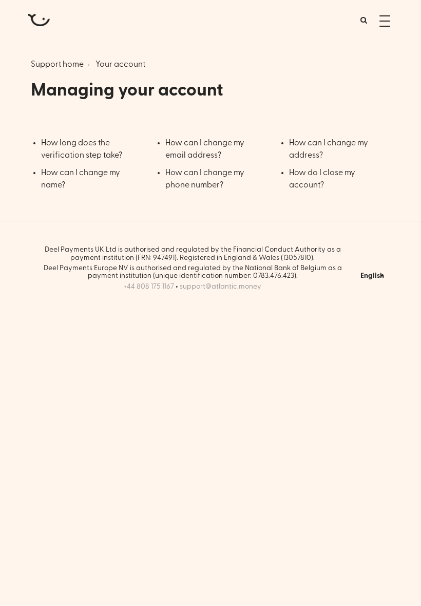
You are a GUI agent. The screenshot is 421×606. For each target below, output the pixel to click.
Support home (57, 64)
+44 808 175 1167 (149, 286)
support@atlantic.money (220, 286)
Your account (120, 64)
